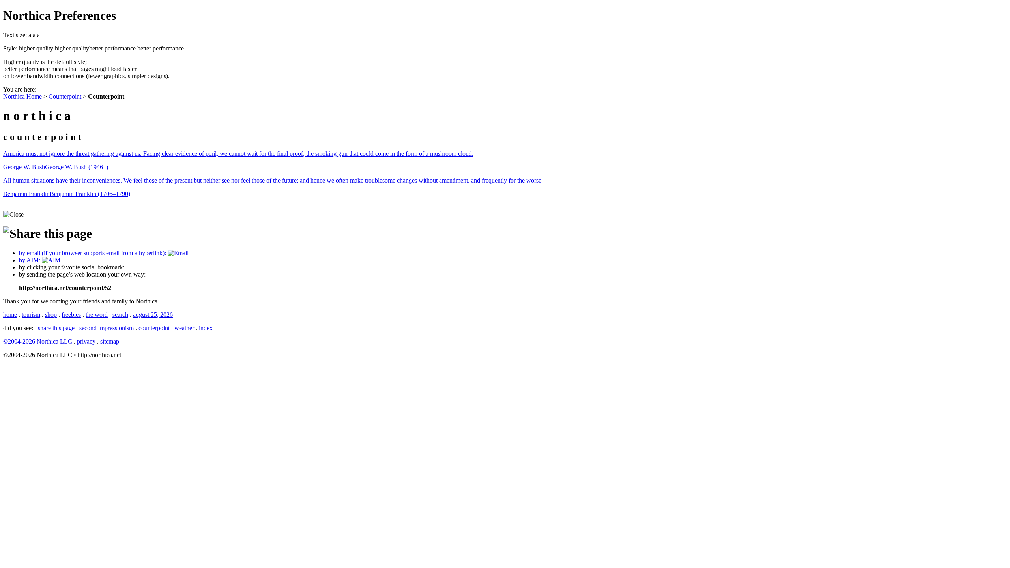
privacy (86, 341)
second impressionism (106, 328)
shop (51, 314)
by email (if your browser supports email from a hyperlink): (93, 253)
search (120, 314)
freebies (71, 314)
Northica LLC (54, 341)
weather (184, 328)
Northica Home (22, 96)
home (10, 314)
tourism (31, 314)
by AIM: (30, 260)
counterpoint (154, 328)
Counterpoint (65, 96)
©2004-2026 (19, 341)
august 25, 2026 (153, 314)
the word (97, 314)
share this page (56, 328)
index (206, 328)
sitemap (109, 341)
